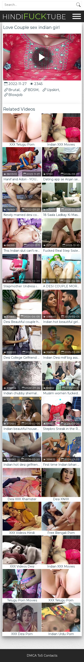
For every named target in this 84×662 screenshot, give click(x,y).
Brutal (14, 90)
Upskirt (53, 90)
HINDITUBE (34, 16)
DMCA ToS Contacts (42, 655)
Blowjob (15, 95)
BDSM (33, 90)
